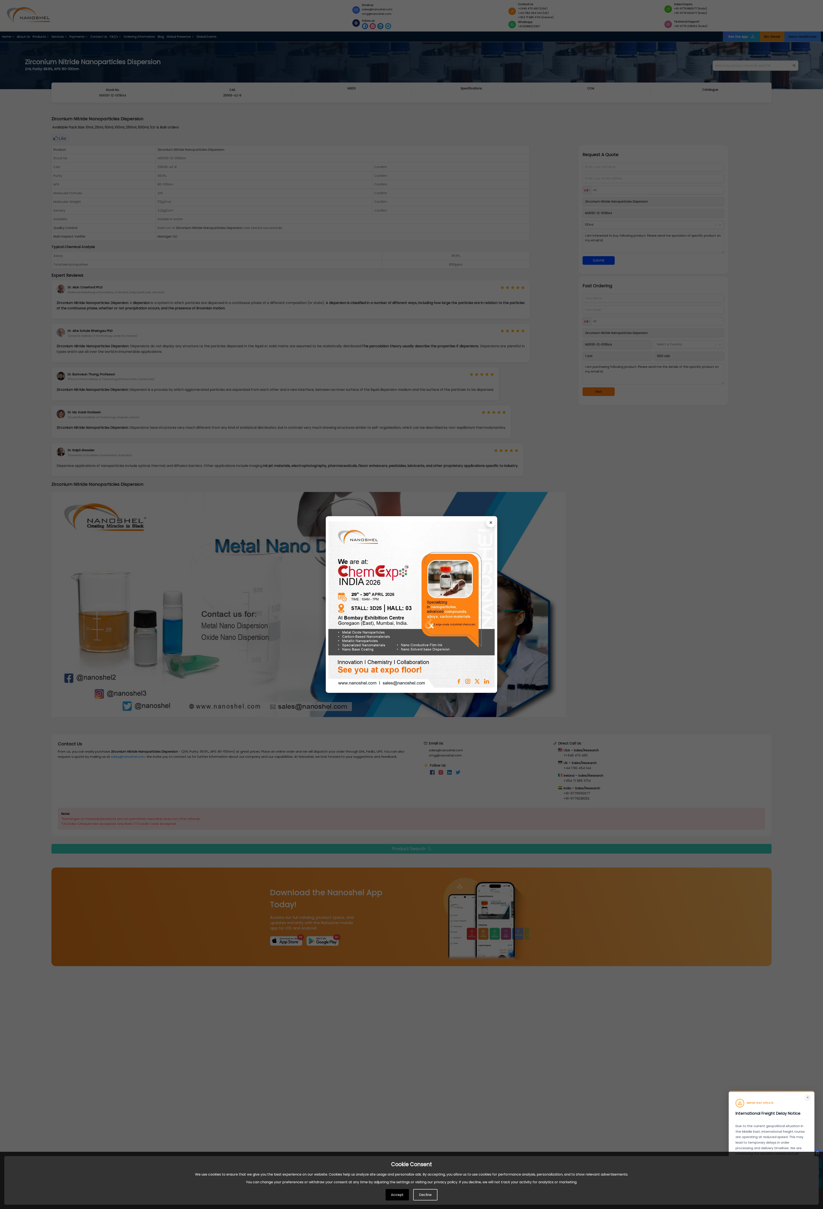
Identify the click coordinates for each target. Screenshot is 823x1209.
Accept (397, 1194)
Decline (425, 1194)
